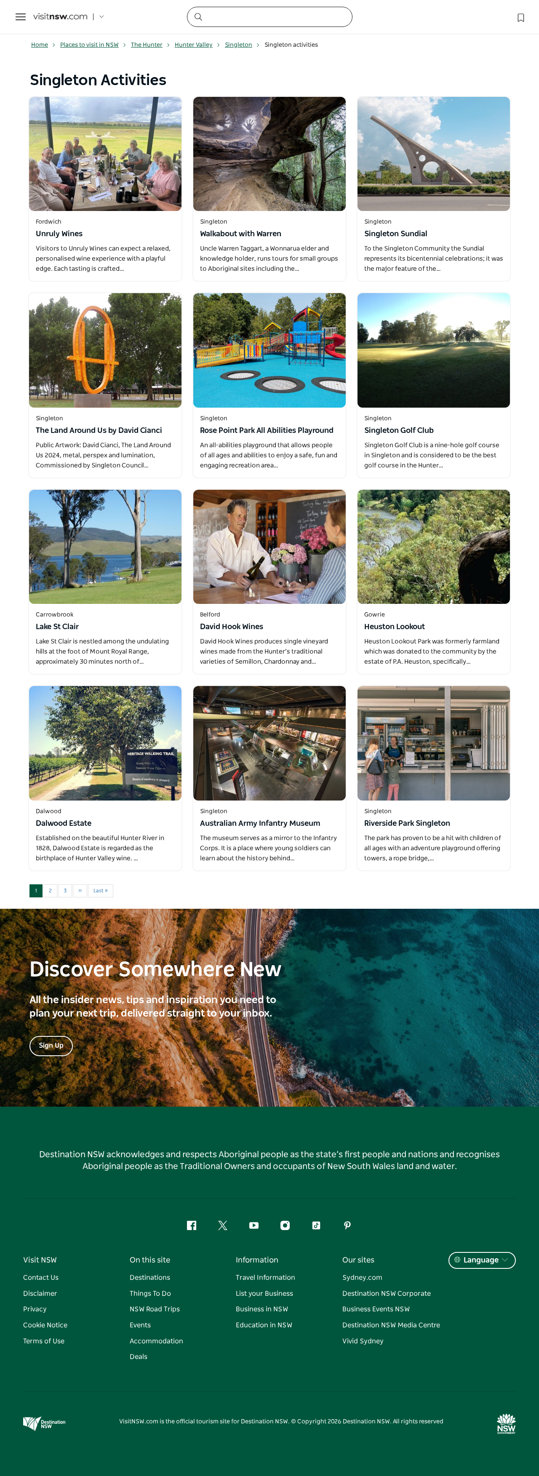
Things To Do (150, 1293)
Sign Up (51, 1045)
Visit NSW (40, 1260)
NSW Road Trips (155, 1309)
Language (481, 1260)
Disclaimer (40, 1293)
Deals (138, 1356)
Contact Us (41, 1277)
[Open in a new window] (105, 154)
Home (39, 45)
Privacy (35, 1309)
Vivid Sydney (363, 1341)
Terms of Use (43, 1341)
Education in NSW (264, 1325)
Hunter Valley (194, 45)
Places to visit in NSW (89, 45)
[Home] (60, 17)
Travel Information (265, 1277)
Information (257, 1260)
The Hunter (147, 45)
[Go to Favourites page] (520, 17)
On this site (150, 1260)
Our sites (358, 1260)
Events (140, 1325)
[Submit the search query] (198, 16)
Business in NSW (262, 1309)
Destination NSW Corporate (386, 1293)
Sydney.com (362, 1277)
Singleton (238, 45)
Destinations (150, 1277)
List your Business (264, 1293)
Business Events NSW (376, 1309)
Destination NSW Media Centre (391, 1325)
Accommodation (156, 1341)
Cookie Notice (45, 1325)
